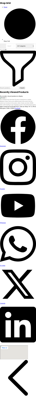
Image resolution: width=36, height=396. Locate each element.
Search (22, 88)
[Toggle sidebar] (18, 86)
